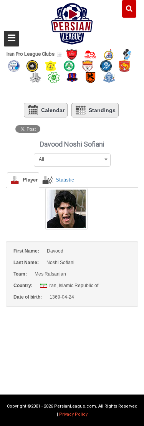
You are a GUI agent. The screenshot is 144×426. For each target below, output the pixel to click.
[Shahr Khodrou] (124, 65)
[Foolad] (87, 65)
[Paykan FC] (127, 54)
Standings (102, 110)
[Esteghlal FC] (14, 65)
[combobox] (72, 159)
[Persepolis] (72, 54)
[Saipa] (35, 77)
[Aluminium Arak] (109, 77)
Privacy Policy (73, 414)
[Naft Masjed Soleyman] (108, 54)
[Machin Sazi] (54, 77)
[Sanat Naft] (50, 65)
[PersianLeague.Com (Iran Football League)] (72, 22)
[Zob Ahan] (69, 65)
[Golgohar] (106, 65)
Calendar (53, 110)
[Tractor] (90, 54)
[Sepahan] (32, 65)
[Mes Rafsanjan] (90, 77)
